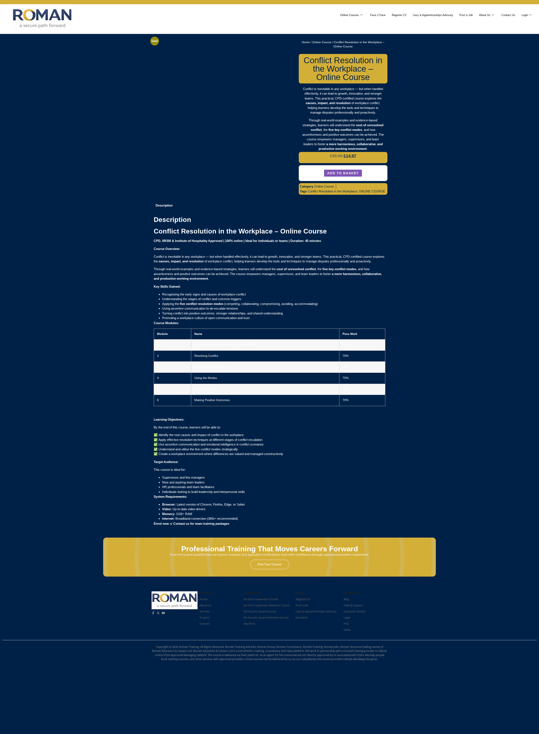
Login (525, 15)
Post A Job (302, 605)
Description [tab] (164, 205)
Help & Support (353, 605)
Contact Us (508, 15)
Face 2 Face (378, 15)
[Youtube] (163, 613)
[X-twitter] (158, 613)
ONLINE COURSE (372, 191)
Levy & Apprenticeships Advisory (433, 15)
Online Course (321, 42)
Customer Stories (354, 611)
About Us (484, 15)
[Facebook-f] (153, 613)
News (347, 630)
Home (306, 42)
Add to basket (343, 173)
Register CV (399, 15)
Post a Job (466, 15)
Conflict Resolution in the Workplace (332, 191)
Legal (347, 617)
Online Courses (349, 15)
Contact (204, 623)
